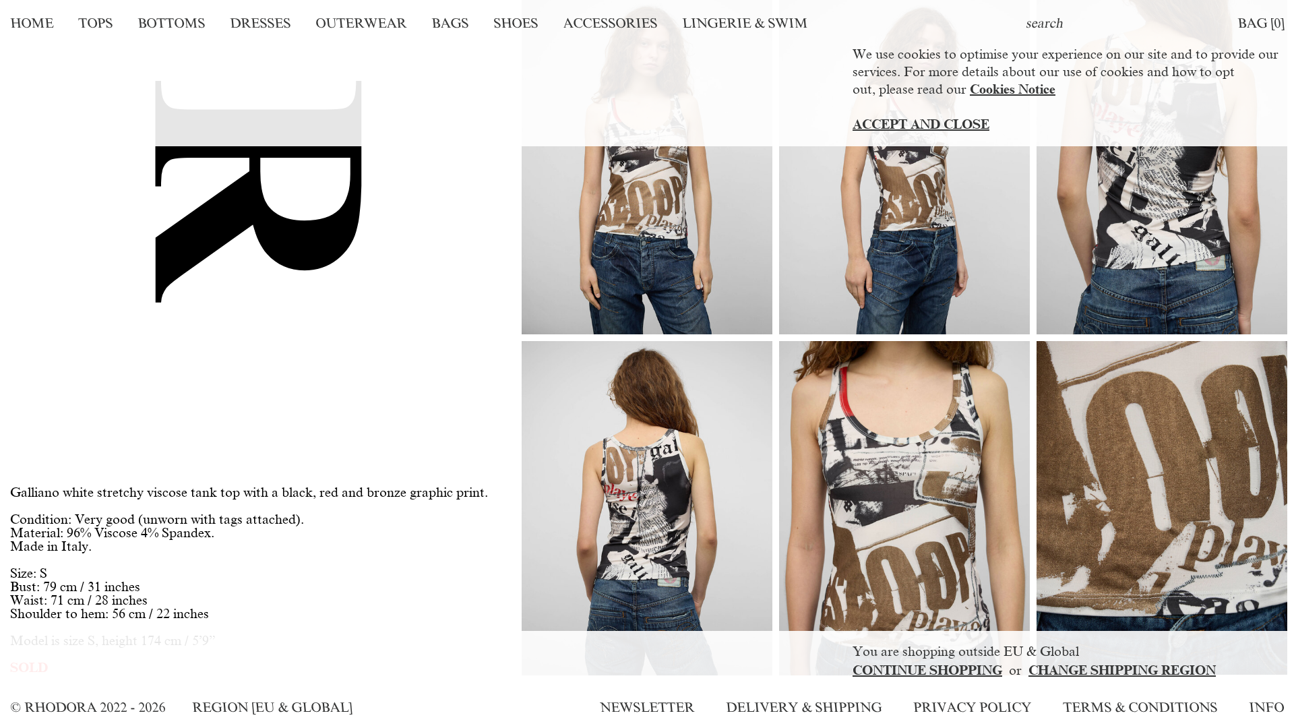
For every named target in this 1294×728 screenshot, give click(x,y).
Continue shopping (927, 670)
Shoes (515, 23)
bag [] (1261, 23)
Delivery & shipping (803, 707)
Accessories (610, 23)
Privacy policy (972, 707)
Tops (95, 23)
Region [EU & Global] (271, 707)
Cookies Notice (1012, 89)
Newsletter (647, 707)
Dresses (260, 23)
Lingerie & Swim (744, 23)
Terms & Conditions (1140, 707)
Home (31, 23)
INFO (1266, 707)
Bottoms (171, 23)
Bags (450, 23)
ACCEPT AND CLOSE (921, 124)
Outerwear (361, 23)
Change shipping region (1122, 670)
